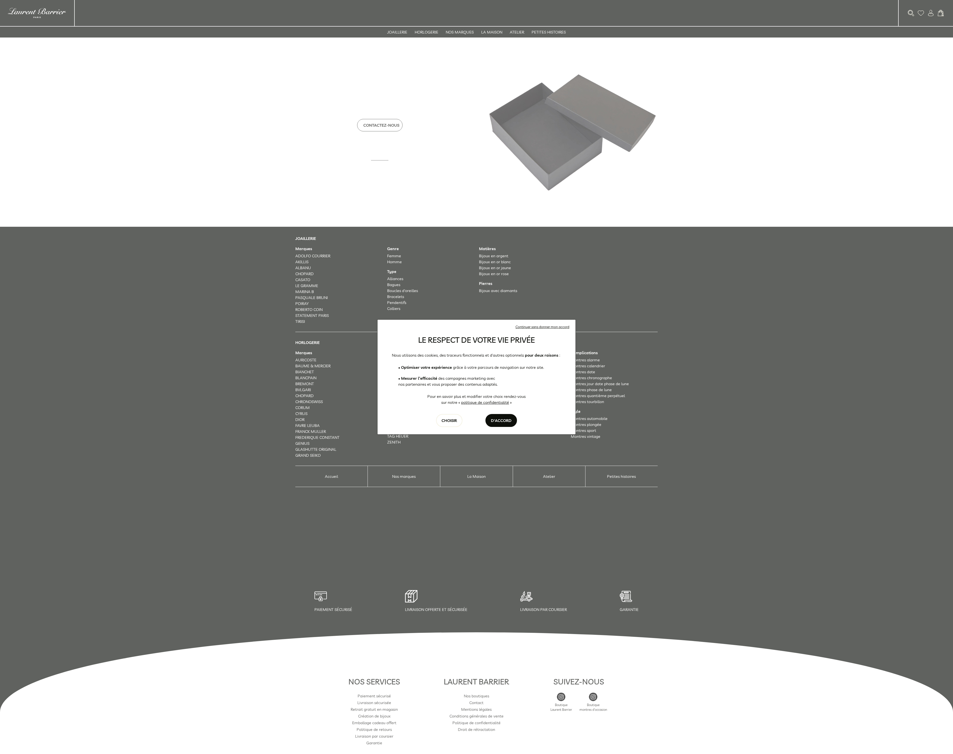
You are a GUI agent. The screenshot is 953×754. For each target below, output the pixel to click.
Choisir (449, 420)
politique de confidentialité (485, 402)
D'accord (501, 420)
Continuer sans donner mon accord (542, 327)
